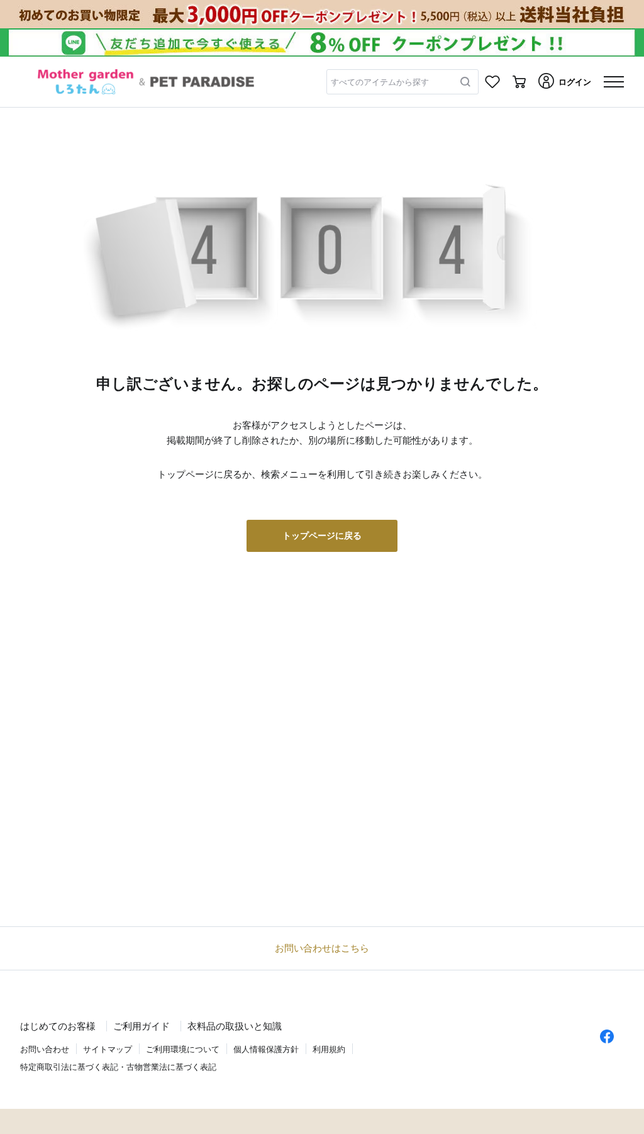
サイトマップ (107, 1049)
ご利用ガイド (141, 1026)
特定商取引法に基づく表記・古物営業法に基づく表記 (118, 1067)
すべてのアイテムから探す (380, 82)
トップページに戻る (322, 536)
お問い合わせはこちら (322, 948)
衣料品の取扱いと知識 (234, 1026)
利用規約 (329, 1049)
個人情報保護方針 (266, 1049)
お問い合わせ (44, 1049)
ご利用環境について (182, 1049)
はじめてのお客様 (58, 1026)
